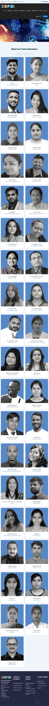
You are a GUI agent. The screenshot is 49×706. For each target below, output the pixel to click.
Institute (10, 10)
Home (4, 10)
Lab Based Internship (18, 683)
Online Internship (17, 685)
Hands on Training (17, 687)
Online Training (16, 690)
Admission (35, 10)
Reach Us (38, 16)
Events (40, 10)
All (17, 54)
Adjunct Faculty (22, 54)
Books (45, 10)
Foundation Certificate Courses (30, 687)
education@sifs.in (20, 1)
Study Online (41, 681)
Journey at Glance (42, 685)
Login (44, 16)
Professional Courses (30, 690)
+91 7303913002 (7, 1)
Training (28, 10)
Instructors (30, 54)
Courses (15, 10)
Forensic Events (41, 683)
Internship (22, 10)
